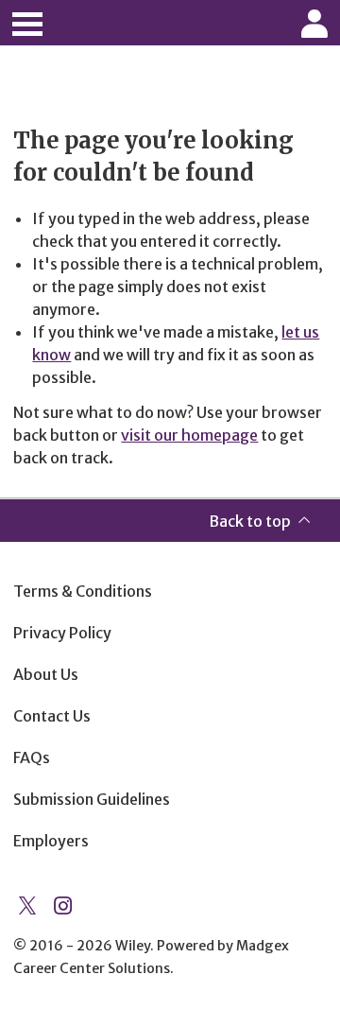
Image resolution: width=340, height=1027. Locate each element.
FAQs (31, 757)
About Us (45, 674)
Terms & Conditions (82, 591)
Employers (51, 840)
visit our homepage (189, 435)
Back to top (250, 521)
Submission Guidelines (91, 799)
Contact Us (52, 715)
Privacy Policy (62, 632)
